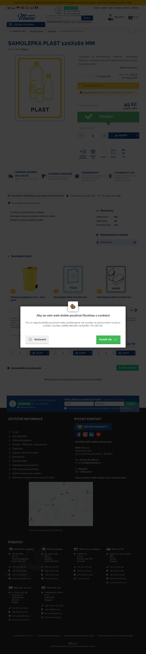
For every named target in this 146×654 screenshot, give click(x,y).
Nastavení (40, 339)
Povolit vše (105, 339)
